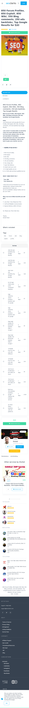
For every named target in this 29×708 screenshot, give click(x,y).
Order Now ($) (15, 32)
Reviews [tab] (5, 95)
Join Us (5, 689)
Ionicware (4, 661)
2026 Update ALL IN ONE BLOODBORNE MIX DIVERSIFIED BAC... (17, 538)
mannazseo (10, 516)
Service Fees (5, 631)
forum (10, 235)
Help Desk (8, 605)
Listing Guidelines (6, 629)
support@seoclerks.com (7, 608)
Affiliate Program (6, 640)
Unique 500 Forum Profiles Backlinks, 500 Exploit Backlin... (14, 484)
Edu (5, 235)
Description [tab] (6, 92)
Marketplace (5, 456)
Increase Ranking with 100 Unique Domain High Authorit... (16, 573)
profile (12, 238)
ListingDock (7, 668)
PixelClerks (6, 671)
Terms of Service (6, 622)
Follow (10, 446)
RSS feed (4, 648)
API (3, 650)
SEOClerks (6, 663)
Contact (19, 446)
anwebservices (11, 521)
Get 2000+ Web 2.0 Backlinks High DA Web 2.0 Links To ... (16, 532)
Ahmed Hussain (11, 511)
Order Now (17, 489)
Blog (3, 652)
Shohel (15, 441)
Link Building (14, 456)
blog (21, 235)
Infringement (5, 627)
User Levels (5, 643)
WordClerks (7, 673)
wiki (16, 235)
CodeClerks (7, 666)
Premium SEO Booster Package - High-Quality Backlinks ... (15, 549)
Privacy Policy (6, 624)
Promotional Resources (8, 645)
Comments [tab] (6, 99)
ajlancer (9, 506)
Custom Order (14, 451)
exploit (6, 238)
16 (6, 79)
